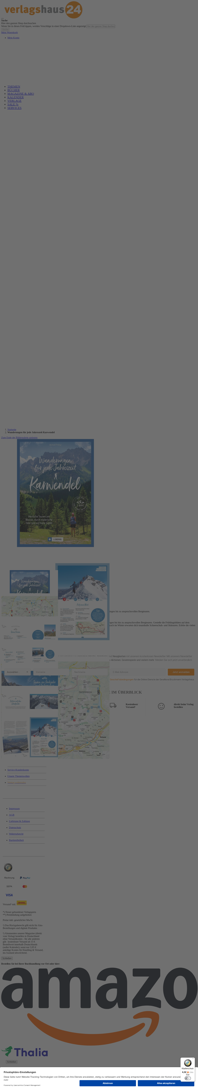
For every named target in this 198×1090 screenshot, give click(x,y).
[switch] (188, 1078)
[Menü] (193, 1059)
